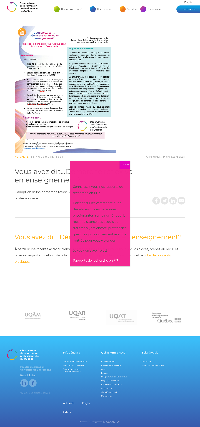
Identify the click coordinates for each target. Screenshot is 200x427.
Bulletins (67, 412)
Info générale (71, 352)
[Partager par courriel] (181, 202)
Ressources (189, 9)
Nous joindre (154, 9)
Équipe (104, 373)
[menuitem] (188, 2)
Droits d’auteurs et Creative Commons (72, 370)
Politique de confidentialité (75, 361)
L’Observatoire (107, 361)
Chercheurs (106, 388)
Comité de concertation (111, 384)
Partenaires (106, 396)
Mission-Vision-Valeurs (111, 365)
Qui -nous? (114, 352)
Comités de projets (109, 392)
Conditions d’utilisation (73, 365)
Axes (103, 369)
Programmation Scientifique (114, 377)
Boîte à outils (104, 9)
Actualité (132, 9)
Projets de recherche (110, 380)
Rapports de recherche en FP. (95, 260)
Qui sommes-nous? (71, 9)
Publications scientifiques (153, 365)
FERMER (125, 165)
